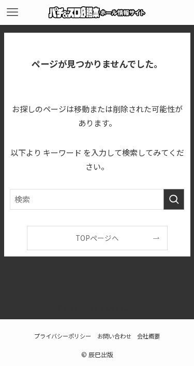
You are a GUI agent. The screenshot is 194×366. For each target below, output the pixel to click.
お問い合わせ (114, 336)
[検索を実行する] (173, 199)
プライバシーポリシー (62, 336)
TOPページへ (97, 238)
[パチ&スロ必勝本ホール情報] (97, 12)
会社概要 (148, 336)
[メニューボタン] (12, 12)
